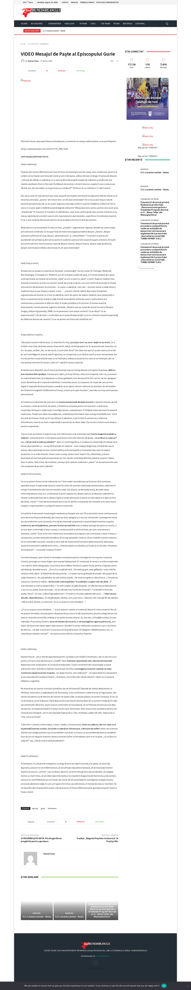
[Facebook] (165, 2)
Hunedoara (52, 808)
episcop (35, 808)
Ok (164, 986)
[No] (187, 985)
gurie (43, 808)
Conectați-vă (147, 58)
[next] (166, 31)
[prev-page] (22, 925)
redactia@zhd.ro (103, 956)
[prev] (161, 31)
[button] (167, 23)
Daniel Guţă (33, 61)
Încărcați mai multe (146, 268)
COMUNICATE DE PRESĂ (102, 900)
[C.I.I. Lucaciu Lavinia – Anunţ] (37, 901)
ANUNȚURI (36, 913)
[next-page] (27, 925)
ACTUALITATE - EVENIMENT (38, 44)
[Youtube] (168, 2)
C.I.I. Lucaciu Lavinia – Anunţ (54, 31)
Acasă (23, 44)
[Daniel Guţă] (23, 61)
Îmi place (132, 58)
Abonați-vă (163, 58)
